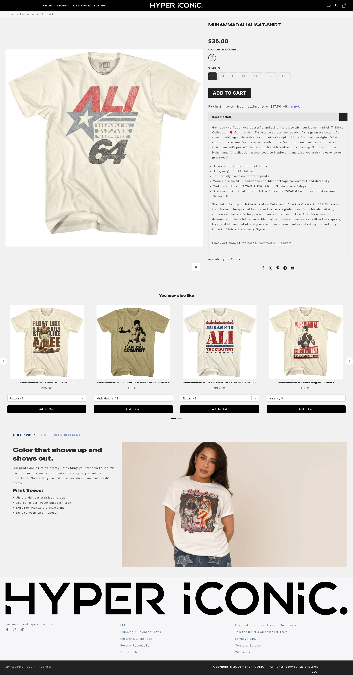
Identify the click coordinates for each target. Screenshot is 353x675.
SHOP (47, 5)
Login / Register (39, 667)
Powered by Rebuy (176, 423)
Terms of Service (248, 645)
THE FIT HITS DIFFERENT (60, 435)
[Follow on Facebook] (7, 629)
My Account (14, 667)
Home (9, 14)
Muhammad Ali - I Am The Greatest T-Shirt (133, 382)
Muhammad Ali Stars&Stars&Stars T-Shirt (220, 382)
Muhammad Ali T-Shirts (272, 243)
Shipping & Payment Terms (140, 632)
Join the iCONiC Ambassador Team (261, 632)
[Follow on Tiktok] (22, 629)
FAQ (123, 625)
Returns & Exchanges (136, 639)
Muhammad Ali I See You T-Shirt (47, 382)
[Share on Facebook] (263, 268)
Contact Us (129, 652)
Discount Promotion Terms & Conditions (265, 625)
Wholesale (242, 652)
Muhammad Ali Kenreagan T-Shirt (306, 382)
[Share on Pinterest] (278, 268)
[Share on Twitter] (270, 268)
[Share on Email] (292, 268)
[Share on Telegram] (285, 268)
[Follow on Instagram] (15, 629)
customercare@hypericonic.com (29, 624)
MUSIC (63, 5)
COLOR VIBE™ (24, 435)
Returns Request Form (137, 645)
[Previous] (3, 361)
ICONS (100, 5)
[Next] (349, 361)
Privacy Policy (246, 639)
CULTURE (81, 5)
